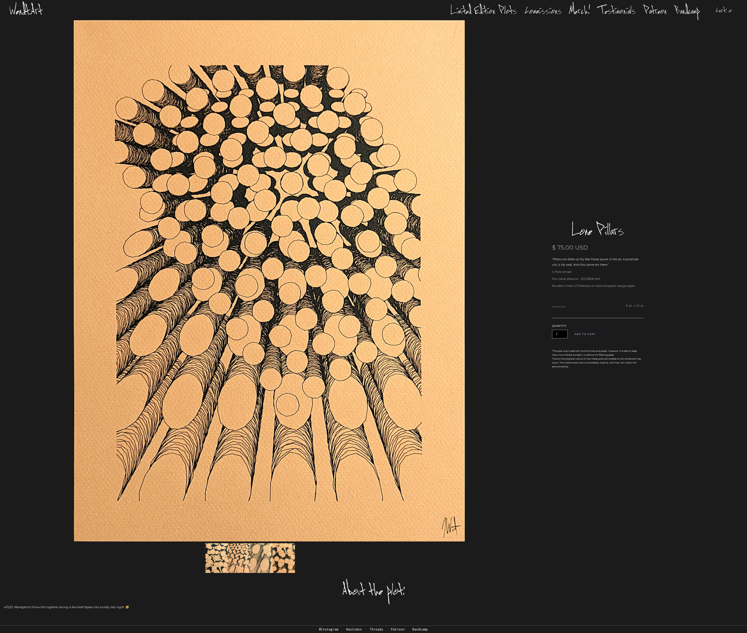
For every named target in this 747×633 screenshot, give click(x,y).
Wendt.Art (26, 10)
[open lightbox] (269, 280)
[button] (724, 10)
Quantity (559, 325)
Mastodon (354, 629)
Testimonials (617, 10)
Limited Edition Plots (484, 10)
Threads (376, 629)
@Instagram (328, 629)
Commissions (543, 10)
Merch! (580, 10)
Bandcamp (687, 10)
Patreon (655, 10)
